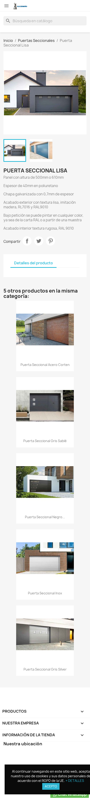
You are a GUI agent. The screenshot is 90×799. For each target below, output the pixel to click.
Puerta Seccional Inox (45, 593)
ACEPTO (51, 786)
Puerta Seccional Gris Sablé (45, 441)
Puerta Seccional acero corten (45, 364)
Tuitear (38, 241)
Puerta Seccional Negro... (45, 517)
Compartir (27, 241)
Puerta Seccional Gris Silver (45, 669)
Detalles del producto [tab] (33, 262)
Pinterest (50, 241)
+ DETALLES (75, 780)
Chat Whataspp (72, 794)
